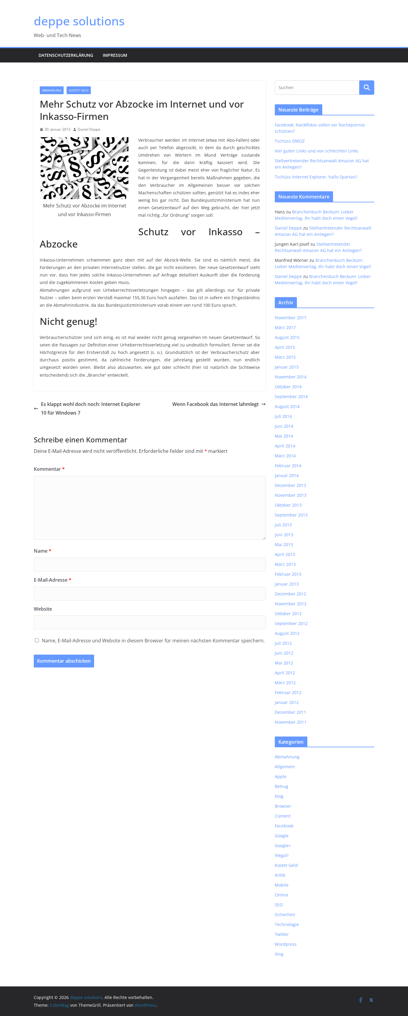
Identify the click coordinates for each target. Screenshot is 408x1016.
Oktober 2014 (288, 386)
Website (43, 609)
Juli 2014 (283, 416)
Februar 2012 (288, 692)
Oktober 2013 (288, 505)
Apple (280, 776)
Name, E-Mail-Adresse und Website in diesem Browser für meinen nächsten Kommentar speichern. (153, 640)
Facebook (284, 826)
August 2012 (287, 633)
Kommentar (49, 469)
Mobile (282, 885)
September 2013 (291, 515)
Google (282, 835)
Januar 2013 (287, 584)
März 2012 (285, 682)
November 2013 (290, 495)
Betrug (281, 786)
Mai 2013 (284, 544)
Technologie (287, 924)
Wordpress (286, 944)
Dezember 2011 (290, 712)
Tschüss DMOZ (290, 141)
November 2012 (290, 603)
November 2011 (290, 722)
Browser (283, 806)
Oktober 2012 (288, 613)
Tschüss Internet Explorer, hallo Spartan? (316, 177)
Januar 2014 (287, 475)
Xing (279, 954)
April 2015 (285, 347)
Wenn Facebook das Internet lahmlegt (215, 404)
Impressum (115, 55)
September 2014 (291, 396)
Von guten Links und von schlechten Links (316, 151)
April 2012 (285, 673)
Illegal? (282, 855)
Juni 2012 (284, 653)
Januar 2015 (287, 367)
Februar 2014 (288, 465)
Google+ (283, 845)
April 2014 (285, 446)
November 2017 (290, 317)
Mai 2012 (284, 663)
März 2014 (285, 456)
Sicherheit (285, 914)
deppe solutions (79, 21)
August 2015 (287, 337)
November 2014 (290, 377)
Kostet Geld (78, 90)
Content (283, 816)
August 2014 (287, 406)
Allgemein (285, 766)
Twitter (282, 934)
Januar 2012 (287, 702)
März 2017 (285, 327)
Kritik (280, 875)
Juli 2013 (283, 525)
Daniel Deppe (89, 129)
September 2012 (291, 623)
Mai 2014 (284, 436)
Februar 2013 (288, 574)
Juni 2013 (284, 534)
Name (42, 551)
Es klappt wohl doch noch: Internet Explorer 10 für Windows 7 (90, 408)
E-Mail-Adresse (52, 580)
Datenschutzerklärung (66, 55)
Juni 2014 (284, 426)
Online (281, 895)
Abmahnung (51, 90)
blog (279, 796)
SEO (279, 904)
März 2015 (285, 357)
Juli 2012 (283, 643)
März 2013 (285, 564)
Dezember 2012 (290, 594)
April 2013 (285, 554)
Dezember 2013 (290, 485)
